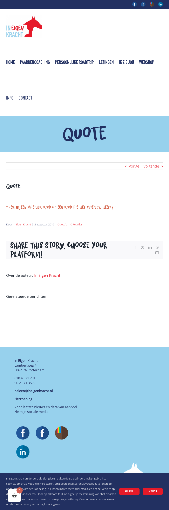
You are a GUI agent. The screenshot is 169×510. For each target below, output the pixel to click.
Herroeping (23, 399)
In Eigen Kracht (22, 224)
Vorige (134, 166)
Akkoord (129, 491)
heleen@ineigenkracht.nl (33, 391)
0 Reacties (76, 224)
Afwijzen (153, 491)
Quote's (62, 224)
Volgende (151, 166)
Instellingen (51, 504)
